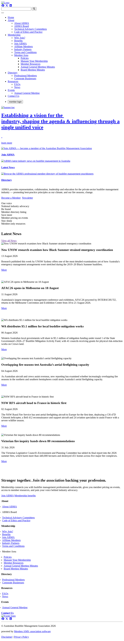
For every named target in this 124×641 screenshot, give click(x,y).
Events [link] (11, 90)
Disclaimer (6, 637)
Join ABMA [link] (20, 43)
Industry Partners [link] (22, 49)
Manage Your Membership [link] (34, 61)
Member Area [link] (21, 55)
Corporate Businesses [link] (25, 78)
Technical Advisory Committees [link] (30, 29)
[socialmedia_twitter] (6, 5)
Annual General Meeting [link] (27, 93)
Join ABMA (7, 495)
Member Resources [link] (30, 64)
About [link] (11, 20)
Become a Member (11, 197)
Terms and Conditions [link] (25, 52)
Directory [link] (12, 72)
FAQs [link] (17, 84)
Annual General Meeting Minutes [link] (38, 66)
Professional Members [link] (25, 75)
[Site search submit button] (34, 9)
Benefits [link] (18, 40)
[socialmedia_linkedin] (10, 5)
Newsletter (27, 197)
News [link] (17, 87)
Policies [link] (25, 58)
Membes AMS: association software (32, 631)
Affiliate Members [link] (23, 46)
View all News (8, 240)
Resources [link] (13, 81)
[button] (4, 270)
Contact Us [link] (13, 96)
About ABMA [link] (21, 23)
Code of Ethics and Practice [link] (28, 32)
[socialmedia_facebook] (3, 5)
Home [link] (11, 17)
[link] (7, 613)
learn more (6, 142)
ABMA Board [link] (21, 26)
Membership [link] (14, 34)
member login (15, 102)
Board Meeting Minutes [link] (33, 69)
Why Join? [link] (19, 37)
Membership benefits (25, 495)
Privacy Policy (21, 637)
